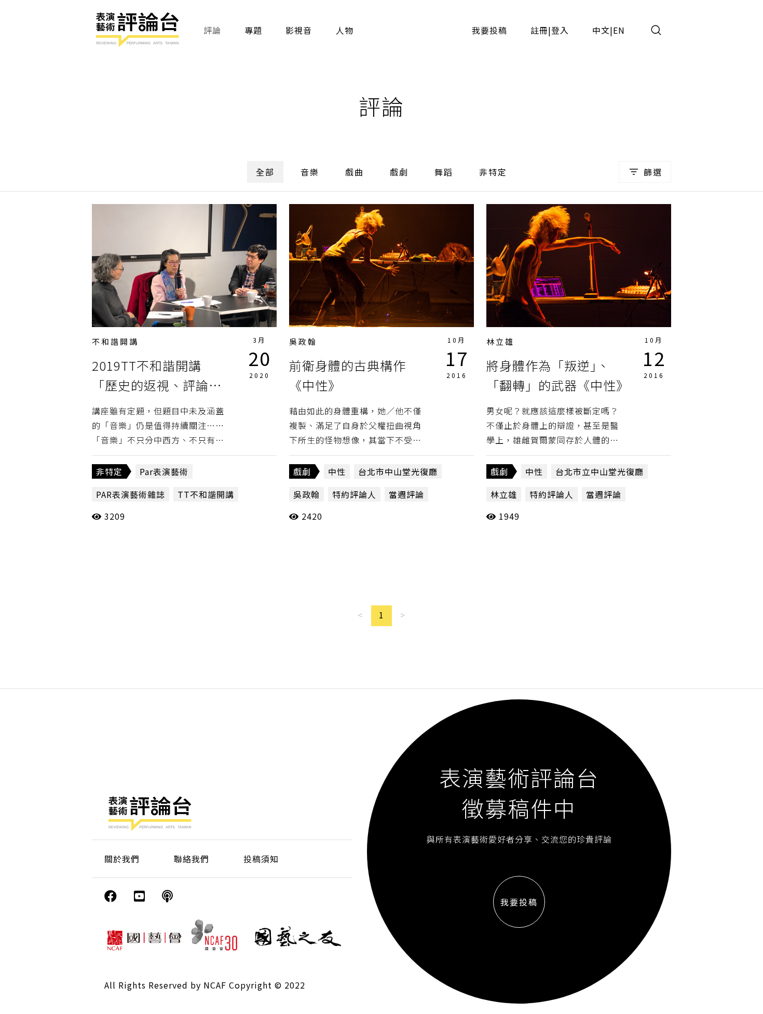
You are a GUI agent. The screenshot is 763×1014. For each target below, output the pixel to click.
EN (619, 30)
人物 (344, 30)
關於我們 (122, 859)
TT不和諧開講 (206, 494)
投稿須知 (261, 859)
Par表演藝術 (164, 471)
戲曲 (354, 172)
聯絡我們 (191, 859)
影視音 (298, 30)
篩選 (653, 172)
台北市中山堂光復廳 (398, 471)
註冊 (539, 30)
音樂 (310, 172)
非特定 (493, 172)
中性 (337, 471)
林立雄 (500, 341)
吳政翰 (303, 341)
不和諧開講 (115, 341)
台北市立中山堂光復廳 (599, 471)
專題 (253, 30)
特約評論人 (354, 494)
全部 (265, 172)
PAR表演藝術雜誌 (130, 494)
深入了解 (184, 265)
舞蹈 (443, 172)
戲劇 (399, 172)
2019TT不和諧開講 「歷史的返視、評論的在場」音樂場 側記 (157, 385)
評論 (212, 30)
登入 (560, 30)
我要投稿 (489, 30)
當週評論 (406, 494)
